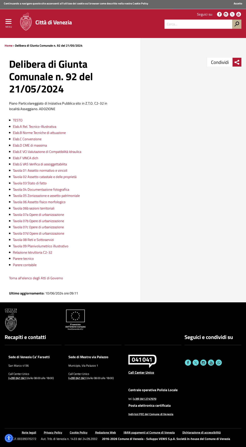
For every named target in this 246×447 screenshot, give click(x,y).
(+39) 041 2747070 (144, 399)
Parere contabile (25, 264)
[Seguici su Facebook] (219, 14)
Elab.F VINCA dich (25, 158)
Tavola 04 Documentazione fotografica (41, 189)
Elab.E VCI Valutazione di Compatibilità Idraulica (47, 151)
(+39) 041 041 (17, 378)
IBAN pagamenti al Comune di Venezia (149, 432)
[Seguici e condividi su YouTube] (211, 363)
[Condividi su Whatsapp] (219, 363)
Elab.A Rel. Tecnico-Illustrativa (34, 126)
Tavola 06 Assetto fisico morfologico (39, 202)
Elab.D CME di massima (30, 145)
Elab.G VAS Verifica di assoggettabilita (40, 164)
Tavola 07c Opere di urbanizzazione (38, 227)
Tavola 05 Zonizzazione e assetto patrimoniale (46, 195)
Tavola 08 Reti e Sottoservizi (33, 239)
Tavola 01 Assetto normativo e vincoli (40, 170)
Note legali (29, 432)
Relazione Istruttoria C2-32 (32, 252)
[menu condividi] (237, 62)
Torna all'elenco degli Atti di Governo (36, 278)
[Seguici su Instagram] (226, 14)
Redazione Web (105, 432)
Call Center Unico (141, 372)
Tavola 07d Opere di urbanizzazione (38, 233)
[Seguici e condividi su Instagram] (203, 363)
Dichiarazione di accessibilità (201, 432)
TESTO (17, 120)
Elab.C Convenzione (27, 139)
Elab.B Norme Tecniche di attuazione (39, 132)
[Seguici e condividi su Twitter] (196, 363)
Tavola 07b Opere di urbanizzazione (38, 221)
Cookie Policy (140, 3)
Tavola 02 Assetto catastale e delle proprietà (44, 176)
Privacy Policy (53, 432)
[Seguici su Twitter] (232, 14)
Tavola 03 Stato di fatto (30, 183)
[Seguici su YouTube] (238, 14)
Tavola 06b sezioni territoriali (33, 208)
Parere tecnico (23, 258)
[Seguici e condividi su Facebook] (188, 363)
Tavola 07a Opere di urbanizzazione (38, 214)
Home (8, 45)
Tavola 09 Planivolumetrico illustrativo (40, 246)
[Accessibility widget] (9, 438)
